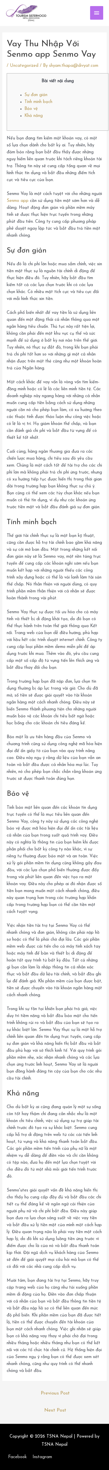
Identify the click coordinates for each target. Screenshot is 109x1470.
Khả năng (33, 116)
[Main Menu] (96, 13)
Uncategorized (24, 66)
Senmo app (17, 201)
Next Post (55, 1410)
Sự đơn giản (35, 95)
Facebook (17, 1457)
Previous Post (55, 1393)
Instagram (42, 1457)
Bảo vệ (31, 109)
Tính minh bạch (38, 102)
